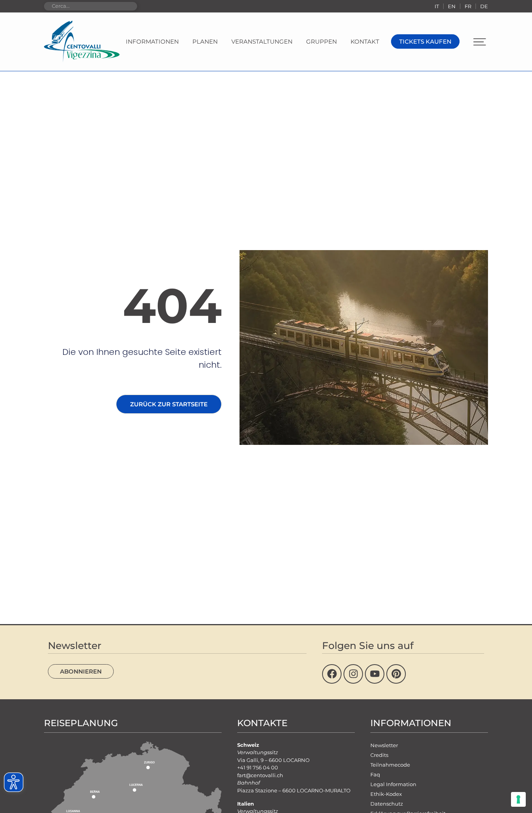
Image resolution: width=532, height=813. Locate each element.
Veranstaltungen (261, 41)
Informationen (152, 41)
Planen (205, 41)
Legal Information (393, 784)
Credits (379, 755)
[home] (82, 41)
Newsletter (384, 745)
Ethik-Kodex (386, 794)
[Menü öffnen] (479, 42)
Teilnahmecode (390, 765)
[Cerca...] (90, 6)
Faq (375, 774)
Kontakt (365, 41)
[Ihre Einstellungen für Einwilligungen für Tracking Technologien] (518, 799)
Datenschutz (386, 804)
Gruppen (321, 41)
